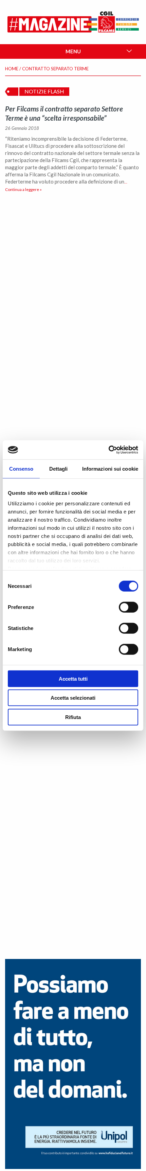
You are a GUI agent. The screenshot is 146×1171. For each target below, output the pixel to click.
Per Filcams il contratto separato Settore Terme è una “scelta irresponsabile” (64, 113)
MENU (73, 51)
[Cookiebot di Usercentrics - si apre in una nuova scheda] (108, 449)
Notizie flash (44, 91)
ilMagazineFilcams (73, 22)
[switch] (128, 606)
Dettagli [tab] (58, 468)
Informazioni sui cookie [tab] (110, 468)
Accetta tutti (73, 678)
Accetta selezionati (73, 698)
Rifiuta (73, 717)
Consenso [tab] (21, 468)
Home (11, 68)
